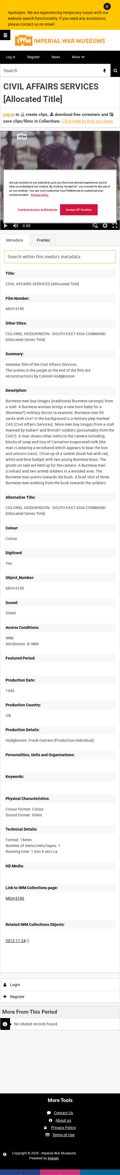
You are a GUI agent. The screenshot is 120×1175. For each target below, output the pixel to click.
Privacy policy (40, 194)
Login (14, 984)
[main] (60, 555)
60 (69, 971)
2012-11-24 (16, 940)
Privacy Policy (63, 1127)
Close (107, 6)
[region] (60, 196)
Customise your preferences (37, 209)
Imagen (53, 1158)
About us (63, 1120)
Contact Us (63, 1112)
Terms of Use (63, 1134)
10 (39, 971)
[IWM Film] (60, 40)
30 (54, 971)
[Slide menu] (5, 35)
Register (33, 57)
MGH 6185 (15, 898)
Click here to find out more (87, 121)
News (56, 57)
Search (115, 70)
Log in (10, 57)
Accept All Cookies (79, 209)
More (76, 57)
